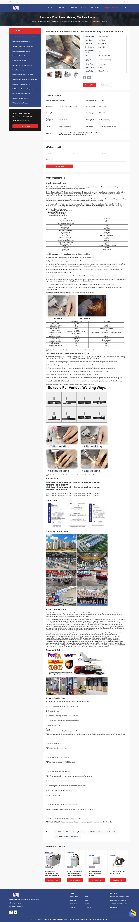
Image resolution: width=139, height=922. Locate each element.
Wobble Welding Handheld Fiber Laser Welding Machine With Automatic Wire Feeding (52, 874)
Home (34, 21)
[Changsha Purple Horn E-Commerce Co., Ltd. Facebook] (118, 2)
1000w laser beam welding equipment (67, 836)
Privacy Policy (88, 907)
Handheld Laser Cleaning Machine (22, 74)
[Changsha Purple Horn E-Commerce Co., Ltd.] (15, 8)
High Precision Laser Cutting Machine (23, 89)
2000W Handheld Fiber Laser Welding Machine (103, 832)
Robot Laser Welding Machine (21, 51)
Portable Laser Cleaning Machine (22, 65)
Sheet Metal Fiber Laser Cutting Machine (24, 79)
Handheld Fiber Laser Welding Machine (49, 21)
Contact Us (72, 907)
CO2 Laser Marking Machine (20, 98)
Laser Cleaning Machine (19, 60)
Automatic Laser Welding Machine (22, 46)
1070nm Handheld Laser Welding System (117, 872)
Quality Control (73, 903)
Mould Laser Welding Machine (21, 41)
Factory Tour (73, 900)
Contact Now (25, 126)
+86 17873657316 (27, 117)
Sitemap (87, 903)
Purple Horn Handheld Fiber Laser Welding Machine (95, 873)
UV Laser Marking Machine (20, 103)
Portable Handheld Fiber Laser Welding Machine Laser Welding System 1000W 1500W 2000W (74, 874)
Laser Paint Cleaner (18, 70)
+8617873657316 (25, 120)
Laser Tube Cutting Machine (21, 84)
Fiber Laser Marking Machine (21, 93)
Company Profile (74, 896)
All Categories (114, 907)
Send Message (59, 166)
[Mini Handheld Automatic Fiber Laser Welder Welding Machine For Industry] (63, 52)
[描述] (125, 7)
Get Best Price (89, 85)
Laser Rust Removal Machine (21, 56)
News (86, 896)
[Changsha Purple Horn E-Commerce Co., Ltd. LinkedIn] (121, 2)
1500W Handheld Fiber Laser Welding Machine (69, 832)
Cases (87, 900)
